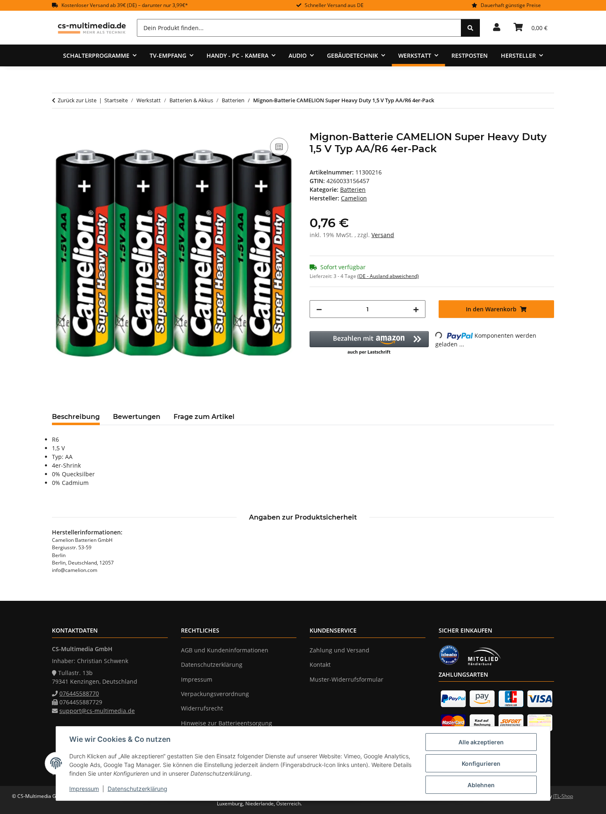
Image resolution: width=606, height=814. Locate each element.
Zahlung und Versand (339, 650)
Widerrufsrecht (202, 708)
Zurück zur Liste (77, 100)
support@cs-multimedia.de (97, 711)
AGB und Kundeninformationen (224, 650)
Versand (382, 235)
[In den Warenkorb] (58, 126)
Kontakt (320, 664)
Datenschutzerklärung (137, 788)
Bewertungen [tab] (136, 417)
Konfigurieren (481, 763)
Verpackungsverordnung (215, 694)
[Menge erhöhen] (416, 309)
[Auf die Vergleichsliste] (279, 147)
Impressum (84, 788)
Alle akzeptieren (481, 742)
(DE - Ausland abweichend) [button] (388, 276)
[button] (496, 27)
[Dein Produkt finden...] (470, 28)
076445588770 (79, 693)
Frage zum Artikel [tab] (204, 417)
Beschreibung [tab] (76, 417)
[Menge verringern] (319, 309)
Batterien (353, 189)
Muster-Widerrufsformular (346, 679)
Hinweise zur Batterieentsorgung (226, 723)
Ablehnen (481, 784)
